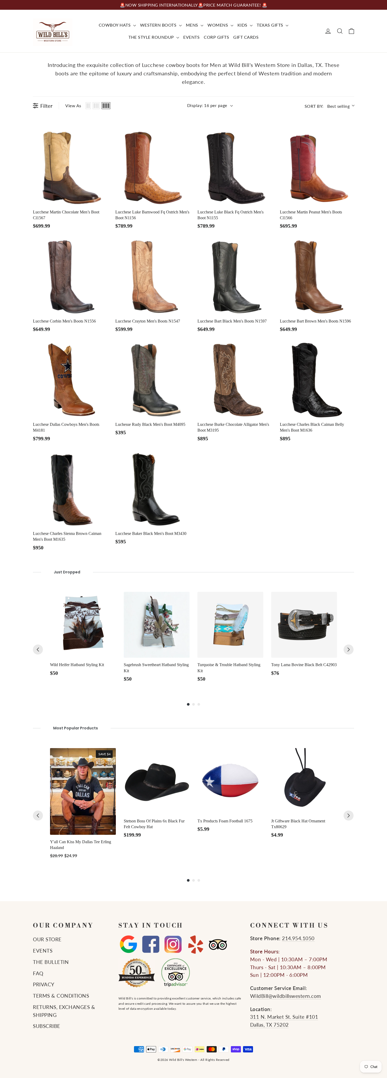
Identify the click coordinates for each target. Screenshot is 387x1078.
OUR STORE (47, 939)
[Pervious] (38, 650)
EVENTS (191, 37)
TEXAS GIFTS (270, 24)
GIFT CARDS (246, 37)
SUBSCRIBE (46, 1026)
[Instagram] (173, 944)
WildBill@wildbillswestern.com (285, 996)
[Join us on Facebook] (151, 944)
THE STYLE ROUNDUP (151, 37)
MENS (193, 24)
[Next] (349, 650)
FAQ (38, 973)
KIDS (243, 24)
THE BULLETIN (51, 962)
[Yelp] (195, 944)
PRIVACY (43, 984)
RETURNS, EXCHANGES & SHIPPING (64, 1011)
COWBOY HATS (115, 24)
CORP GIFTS (216, 37)
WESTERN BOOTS (159, 24)
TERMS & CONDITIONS (61, 996)
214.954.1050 (298, 938)
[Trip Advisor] (218, 944)
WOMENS (218, 24)
